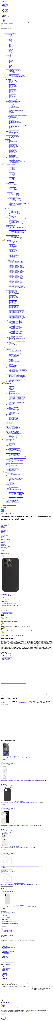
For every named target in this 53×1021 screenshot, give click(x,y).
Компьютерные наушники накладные (18, 115)
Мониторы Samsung (13, 132)
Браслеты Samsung (13, 185)
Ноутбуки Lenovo (13, 87)
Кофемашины (12, 360)
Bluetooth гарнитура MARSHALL (17, 325)
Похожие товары (4, 553)
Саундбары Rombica (13, 344)
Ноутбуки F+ (12, 95)
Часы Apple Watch (13, 167)
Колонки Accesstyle (13, 250)
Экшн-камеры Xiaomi (14, 409)
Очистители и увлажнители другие (17, 379)
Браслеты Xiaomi (13, 184)
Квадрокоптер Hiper (13, 487)
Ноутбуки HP (12, 84)
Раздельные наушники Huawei (16, 273)
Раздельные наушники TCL (15, 283)
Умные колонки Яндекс (14, 212)
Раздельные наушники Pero (15, 281)
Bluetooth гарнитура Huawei (15, 327)
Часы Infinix (11, 182)
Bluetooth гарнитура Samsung (15, 322)
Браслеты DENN (13, 189)
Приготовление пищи (14, 361)
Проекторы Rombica (13, 418)
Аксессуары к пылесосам (15, 350)
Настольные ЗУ (12, 120)
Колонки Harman (13, 254)
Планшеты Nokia (13, 147)
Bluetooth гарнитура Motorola (15, 331)
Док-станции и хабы (13, 118)
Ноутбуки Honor (12, 85)
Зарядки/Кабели (12, 72)
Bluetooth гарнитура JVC (14, 332)
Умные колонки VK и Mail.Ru (16, 213)
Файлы (2, 555)
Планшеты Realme (13, 149)
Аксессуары (3, 548)
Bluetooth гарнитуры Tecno (15, 334)
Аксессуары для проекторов (15, 420)
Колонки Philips (12, 247)
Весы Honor (11, 441)
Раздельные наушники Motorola (16, 271)
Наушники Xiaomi (13, 292)
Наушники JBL (12, 295)
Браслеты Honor (12, 187)
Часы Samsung (12, 169)
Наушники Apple (13, 291)
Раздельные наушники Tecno (15, 268)
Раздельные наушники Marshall (16, 265)
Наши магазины (7, 1)
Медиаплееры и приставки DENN (17, 402)
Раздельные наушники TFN (15, 280)
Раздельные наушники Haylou (16, 276)
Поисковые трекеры (13, 480)
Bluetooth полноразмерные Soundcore (17, 317)
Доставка (5, 4)
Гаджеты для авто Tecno (14, 474)
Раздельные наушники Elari (15, 277)
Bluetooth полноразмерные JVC (16, 315)
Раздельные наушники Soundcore (16, 288)
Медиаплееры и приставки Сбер (16, 399)
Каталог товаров (4, 30)
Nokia (10, 62)
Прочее (10, 127)
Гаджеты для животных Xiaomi (16, 238)
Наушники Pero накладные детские (17, 341)
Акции (5, 6)
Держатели (11, 71)
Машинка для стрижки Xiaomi (16, 451)
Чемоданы (11, 483)
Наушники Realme (13, 300)
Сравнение (13, 763)
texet (10, 66)
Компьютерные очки (14, 113)
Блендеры (11, 359)
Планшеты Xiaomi (13, 144)
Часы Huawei (12, 170)
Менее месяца (6, 658)
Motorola (11, 49)
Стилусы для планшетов (14, 160)
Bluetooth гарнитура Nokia (15, 329)
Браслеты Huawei (13, 188)
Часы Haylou (12, 175)
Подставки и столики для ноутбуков (17, 108)
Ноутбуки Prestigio (13, 99)
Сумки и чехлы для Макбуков (16, 110)
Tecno (10, 40)
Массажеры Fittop (13, 465)
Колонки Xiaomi (12, 242)
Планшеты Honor (13, 145)
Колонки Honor (12, 256)
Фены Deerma (12, 461)
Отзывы (2, 550)
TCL (10, 54)
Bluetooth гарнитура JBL (14, 326)
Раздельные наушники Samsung (16, 267)
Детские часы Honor (13, 197)
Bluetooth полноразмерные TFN (16, 318)
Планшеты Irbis (12, 150)
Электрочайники (13, 365)
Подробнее (3, 762)
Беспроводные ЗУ (13, 117)
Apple (10, 35)
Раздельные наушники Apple (15, 261)
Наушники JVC (12, 303)
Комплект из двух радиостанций (16, 478)
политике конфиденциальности (21, 1011)
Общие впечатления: (37, 682)
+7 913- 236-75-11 (35, 984)
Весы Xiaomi (12, 444)
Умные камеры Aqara (14, 231)
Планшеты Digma (13, 151)
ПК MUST (11, 137)
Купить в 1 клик (5, 610)
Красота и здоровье (7, 954)
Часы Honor (11, 172)
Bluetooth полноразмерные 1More (16, 316)
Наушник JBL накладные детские (17, 338)
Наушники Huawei (13, 297)
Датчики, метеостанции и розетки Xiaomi (18, 218)
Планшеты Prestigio (13, 154)
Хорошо (2, 1013)
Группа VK (3, 507)
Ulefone (10, 50)
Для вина (11, 364)
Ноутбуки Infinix (13, 90)
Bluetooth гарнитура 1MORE (15, 336)
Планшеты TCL (12, 155)
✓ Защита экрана (4, 601)
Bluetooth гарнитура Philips (15, 323)
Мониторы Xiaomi (13, 133)
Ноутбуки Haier (12, 94)
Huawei (10, 44)
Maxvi (10, 61)
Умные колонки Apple (14, 211)
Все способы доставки (7, 612)
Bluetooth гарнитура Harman (15, 333)
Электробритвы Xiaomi (14, 448)
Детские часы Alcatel (14, 193)
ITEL (10, 45)
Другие (10, 215)
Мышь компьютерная (14, 102)
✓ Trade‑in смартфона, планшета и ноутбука (9, 605)
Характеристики (4, 547)
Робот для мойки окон (14, 355)
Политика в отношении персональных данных (12, 993)
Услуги (5, 10)
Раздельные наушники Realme (16, 282)
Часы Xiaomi (12, 168)
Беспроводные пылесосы (15, 351)
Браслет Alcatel (12, 190)
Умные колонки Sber (14, 216)
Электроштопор (12, 366)
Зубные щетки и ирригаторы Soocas (17, 458)
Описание (3, 545)
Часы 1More (11, 178)
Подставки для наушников (15, 123)
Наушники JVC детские (14, 339)
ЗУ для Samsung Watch (14, 199)
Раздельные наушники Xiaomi (16, 262)
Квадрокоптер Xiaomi (14, 485)
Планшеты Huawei (13, 146)
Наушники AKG (13, 302)
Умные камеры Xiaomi (14, 222)
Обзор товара (4, 540)
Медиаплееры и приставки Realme (17, 397)
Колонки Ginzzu (12, 252)
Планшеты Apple (13, 141)
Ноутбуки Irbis (12, 96)
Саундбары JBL (12, 343)
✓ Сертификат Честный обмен (6, 603)
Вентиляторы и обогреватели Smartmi (18, 370)
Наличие (3, 552)
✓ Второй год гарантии (5, 599)
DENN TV (11, 388)
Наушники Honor (13, 296)
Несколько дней (7, 655)
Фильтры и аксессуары (14, 380)
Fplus (10, 51)
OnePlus (11, 52)
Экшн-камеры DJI (13, 412)
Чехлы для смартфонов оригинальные (18, 76)
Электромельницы (13, 362)
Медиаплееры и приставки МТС (16, 398)
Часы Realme (12, 173)
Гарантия (5, 5)
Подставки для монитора (15, 122)
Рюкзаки (11, 482)
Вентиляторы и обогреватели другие (17, 372)
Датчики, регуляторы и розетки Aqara (18, 228)
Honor (10, 39)
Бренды (5, 12)
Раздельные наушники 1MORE (16, 278)
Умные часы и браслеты (9, 947)
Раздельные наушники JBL (15, 264)
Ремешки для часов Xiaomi (15, 204)
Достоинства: (4, 671)
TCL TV (11, 389)
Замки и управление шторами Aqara (17, 230)
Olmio (10, 64)
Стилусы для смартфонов (15, 70)
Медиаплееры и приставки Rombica (17, 401)
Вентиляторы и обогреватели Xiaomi (17, 369)
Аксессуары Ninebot (13, 436)
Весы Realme (12, 443)
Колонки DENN (12, 251)
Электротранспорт (7, 953)
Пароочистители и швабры (15, 353)
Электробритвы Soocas (14, 446)
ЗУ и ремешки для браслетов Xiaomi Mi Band (19, 203)
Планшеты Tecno (13, 156)
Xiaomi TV (11, 386)
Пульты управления (13, 407)
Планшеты (5, 946)
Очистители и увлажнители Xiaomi (17, 375)
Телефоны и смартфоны (9, 943)
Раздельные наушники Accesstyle (16, 285)
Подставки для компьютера (15, 121)
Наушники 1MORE (13, 306)
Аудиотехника (6, 950)
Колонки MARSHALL (14, 245)
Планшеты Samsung (13, 142)
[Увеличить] (11, 591)
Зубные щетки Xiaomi (14, 455)
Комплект (3, 544)
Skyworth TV (12, 391)
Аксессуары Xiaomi (13, 437)
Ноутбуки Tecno (12, 89)
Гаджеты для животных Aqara (16, 237)
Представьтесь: (30, 693)
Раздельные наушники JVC (15, 275)
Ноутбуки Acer (12, 91)
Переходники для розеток (15, 479)
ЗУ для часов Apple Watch (15, 200)
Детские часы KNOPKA (14, 195)
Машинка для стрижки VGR (15, 450)
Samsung (11, 36)
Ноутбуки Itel (12, 97)
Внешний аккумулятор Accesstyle (17, 493)
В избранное (5, 764)
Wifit (10, 56)
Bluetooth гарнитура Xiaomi (15, 321)
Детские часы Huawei (14, 194)
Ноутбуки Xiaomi (13, 81)
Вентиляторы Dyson (13, 371)
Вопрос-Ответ (6, 3)
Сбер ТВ (11, 392)
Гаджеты (5, 956)
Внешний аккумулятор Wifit (15, 495)
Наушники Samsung (13, 298)
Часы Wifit (11, 179)
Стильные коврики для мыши (16, 128)
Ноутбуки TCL (12, 100)
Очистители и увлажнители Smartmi (17, 377)
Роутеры (11, 105)
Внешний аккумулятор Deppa (16, 497)
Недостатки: (3, 682)
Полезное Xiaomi (13, 220)
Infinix (10, 46)
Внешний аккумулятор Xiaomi (16, 492)
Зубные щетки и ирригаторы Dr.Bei (17, 456)
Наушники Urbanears (14, 305)
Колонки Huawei (13, 246)
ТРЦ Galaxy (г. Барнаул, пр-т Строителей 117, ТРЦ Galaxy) (14, 702)
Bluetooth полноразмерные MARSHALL (18, 311)
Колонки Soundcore (13, 257)
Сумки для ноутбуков (14, 107)
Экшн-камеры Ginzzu (14, 413)
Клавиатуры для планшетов (15, 159)
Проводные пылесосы (14, 354)
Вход (4, 15)
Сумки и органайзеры (14, 130)
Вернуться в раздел (5, 539)
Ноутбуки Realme (13, 86)
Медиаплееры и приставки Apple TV (17, 394)
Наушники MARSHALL (14, 293)
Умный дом (6, 948)
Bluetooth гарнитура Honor (15, 328)
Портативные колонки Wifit (15, 259)
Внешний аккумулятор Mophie (16, 494)
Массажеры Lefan (13, 466)
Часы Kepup (11, 180)
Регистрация (6, 16)
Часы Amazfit (12, 177)
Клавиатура (11, 104)
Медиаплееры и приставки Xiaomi (17, 396)
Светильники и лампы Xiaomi (16, 221)
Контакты (5, 9)
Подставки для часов (14, 126)
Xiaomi (10, 38)
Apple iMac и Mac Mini (14, 136)
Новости (5, 8)
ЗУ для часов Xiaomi (13, 202)
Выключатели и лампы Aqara (16, 227)
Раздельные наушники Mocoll (16, 272)
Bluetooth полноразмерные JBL (16, 312)
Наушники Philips (13, 301)
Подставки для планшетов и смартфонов (18, 125)
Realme (10, 41)
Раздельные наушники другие (16, 286)
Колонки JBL (12, 244)
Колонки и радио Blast (14, 255)
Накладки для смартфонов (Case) (16, 75)
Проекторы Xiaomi (13, 417)
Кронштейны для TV (14, 406)
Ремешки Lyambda (13, 205)
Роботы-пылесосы (13, 356)
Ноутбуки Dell (12, 92)
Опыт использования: (6, 653)
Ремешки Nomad (13, 207)
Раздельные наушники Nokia (15, 270)
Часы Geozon (12, 174)
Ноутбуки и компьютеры (9, 945)
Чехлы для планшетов (14, 162)
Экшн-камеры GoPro (14, 410)
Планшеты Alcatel (13, 152)
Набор (2, 542)
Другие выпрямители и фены (16, 460)
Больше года (6, 659)
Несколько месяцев (7, 657)
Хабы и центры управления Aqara (17, 232)
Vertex (10, 67)
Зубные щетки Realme (14, 454)
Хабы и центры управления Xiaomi (17, 223)
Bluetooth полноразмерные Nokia (16, 313)
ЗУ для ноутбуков (13, 106)
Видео (2, 556)
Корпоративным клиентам (9, 505)
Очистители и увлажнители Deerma (17, 376)
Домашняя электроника (8, 951)
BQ (9, 57)
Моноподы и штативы (14, 74)
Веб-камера (11, 111)
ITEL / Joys (11, 60)
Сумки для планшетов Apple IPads (17, 161)
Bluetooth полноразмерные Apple (16, 310)
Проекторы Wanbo (13, 419)
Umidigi (10, 47)
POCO (10, 43)
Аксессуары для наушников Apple (17, 287)
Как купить (6, 11)
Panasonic (11, 65)
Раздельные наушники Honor (15, 266)
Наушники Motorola (13, 307)
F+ (9, 59)
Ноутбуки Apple (12, 80)
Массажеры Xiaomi (13, 468)
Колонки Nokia (12, 249)
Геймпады (11, 112)
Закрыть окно (4, 938)
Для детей (5, 957)
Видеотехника (6, 952)
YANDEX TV (12, 387)
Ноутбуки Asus (12, 82)
